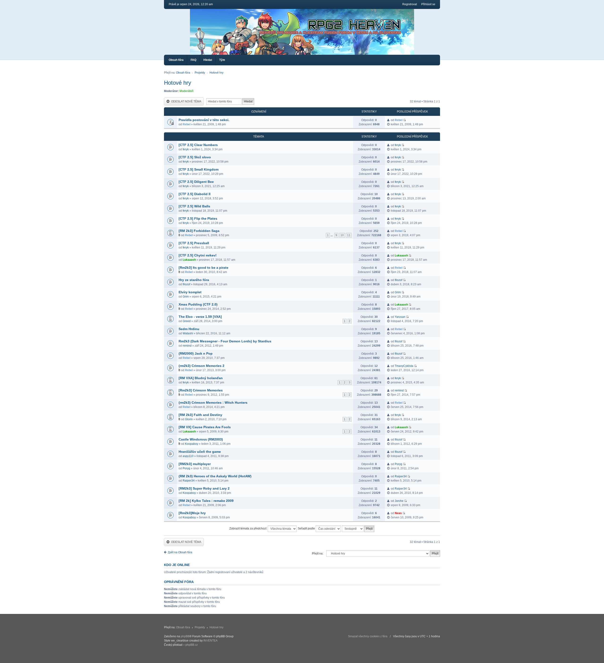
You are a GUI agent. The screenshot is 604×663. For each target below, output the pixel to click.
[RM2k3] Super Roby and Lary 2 (204, 488)
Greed (187, 321)
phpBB (185, 636)
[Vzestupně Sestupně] (358, 528)
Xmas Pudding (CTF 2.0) (198, 304)
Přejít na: (317, 553)
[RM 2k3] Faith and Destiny (200, 415)
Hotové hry (216, 72)
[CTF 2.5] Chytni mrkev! (198, 255)
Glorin (189, 419)
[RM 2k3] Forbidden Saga (199, 231)
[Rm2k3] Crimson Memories (201, 390)
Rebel (186, 124)
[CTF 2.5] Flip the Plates (198, 218)
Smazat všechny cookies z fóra (367, 636)
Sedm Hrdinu (189, 329)
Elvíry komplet (190, 292)
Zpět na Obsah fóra (180, 552)
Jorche (399, 501)
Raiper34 (189, 480)
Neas (398, 513)
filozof (186, 284)
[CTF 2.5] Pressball (194, 243)
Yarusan (400, 317)
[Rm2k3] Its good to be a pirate (203, 267)
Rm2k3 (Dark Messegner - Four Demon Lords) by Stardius (225, 341)
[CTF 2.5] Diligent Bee (196, 182)
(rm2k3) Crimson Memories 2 (201, 366)
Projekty (200, 72)
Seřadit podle (307, 528)
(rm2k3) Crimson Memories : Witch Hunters (213, 402)
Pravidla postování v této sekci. (204, 120)
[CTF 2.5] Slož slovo (195, 157)
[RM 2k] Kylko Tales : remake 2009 (206, 501)
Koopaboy (191, 443)
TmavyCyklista (404, 366)
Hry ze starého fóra (194, 280)
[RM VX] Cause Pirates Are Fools (205, 427)
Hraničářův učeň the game (200, 451)
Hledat (207, 60)
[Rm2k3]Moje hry (192, 513)
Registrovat (409, 4)
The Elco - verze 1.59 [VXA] (200, 317)
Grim (186, 296)
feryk (186, 149)
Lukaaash (189, 259)
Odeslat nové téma (186, 101)
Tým (222, 60)
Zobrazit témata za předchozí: (248, 528)
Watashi (188, 333)
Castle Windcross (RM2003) (201, 439)
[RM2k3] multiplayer (195, 464)
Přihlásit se (428, 4)
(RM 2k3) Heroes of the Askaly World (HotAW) (215, 476)
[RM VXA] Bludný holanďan (201, 378)
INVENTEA (210, 640)
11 (348, 235)
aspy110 (188, 456)
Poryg (186, 468)
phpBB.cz (191, 644)
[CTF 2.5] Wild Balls (194, 206)
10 (342, 235)
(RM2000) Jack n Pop (196, 353)
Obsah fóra (176, 60)
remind (187, 345)
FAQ (193, 60)
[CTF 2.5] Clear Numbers (198, 145)
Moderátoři (186, 91)
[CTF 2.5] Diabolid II (194, 194)
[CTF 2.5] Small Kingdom (198, 169)
